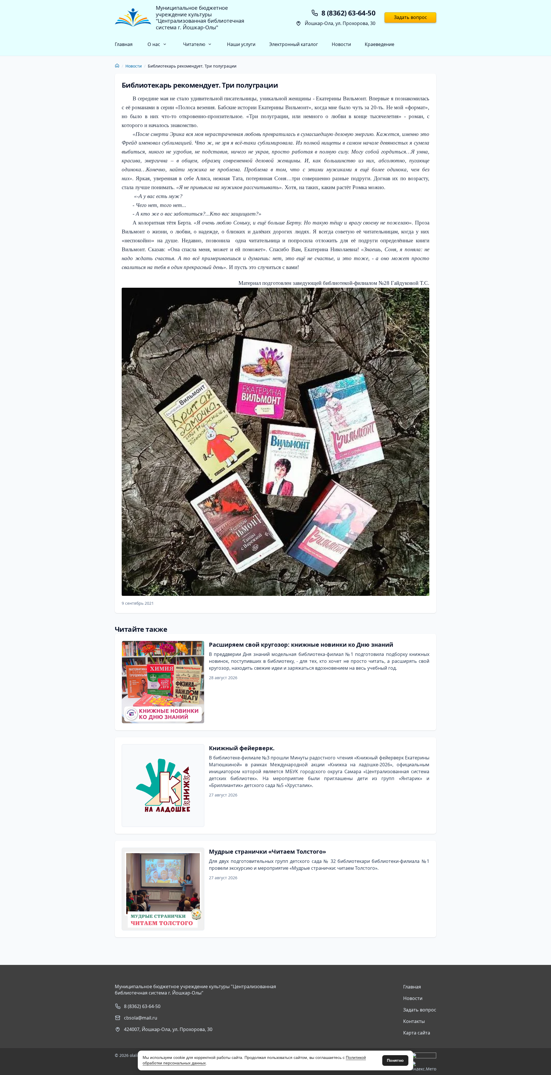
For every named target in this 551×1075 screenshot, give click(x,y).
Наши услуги (241, 44)
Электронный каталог (293, 44)
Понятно (395, 1060)
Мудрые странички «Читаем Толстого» (267, 851)
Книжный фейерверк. (242, 748)
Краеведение (379, 44)
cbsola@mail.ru (140, 1018)
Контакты (414, 1021)
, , (168, 1029)
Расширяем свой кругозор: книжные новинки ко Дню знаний (301, 644)
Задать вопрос (410, 17)
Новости (341, 44)
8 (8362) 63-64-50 (142, 1006)
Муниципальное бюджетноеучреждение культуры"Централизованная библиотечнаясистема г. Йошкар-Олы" (200, 17)
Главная (124, 44)
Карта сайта (416, 1033)
